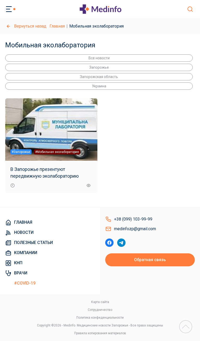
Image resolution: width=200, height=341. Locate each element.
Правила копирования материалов (100, 333)
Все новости (99, 58)
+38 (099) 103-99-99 (133, 219)
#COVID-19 (24, 283)
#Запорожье (21, 152)
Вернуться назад (30, 26)
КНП (18, 262)
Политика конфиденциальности (100, 317)
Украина (99, 86)
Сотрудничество (100, 310)
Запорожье (99, 67)
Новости (24, 232)
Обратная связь (150, 259)
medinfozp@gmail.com (135, 228)
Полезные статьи (33, 242)
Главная (57, 26)
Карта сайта (100, 302)
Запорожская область (99, 77)
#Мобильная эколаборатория (57, 152)
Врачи (20, 273)
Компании (25, 252)
